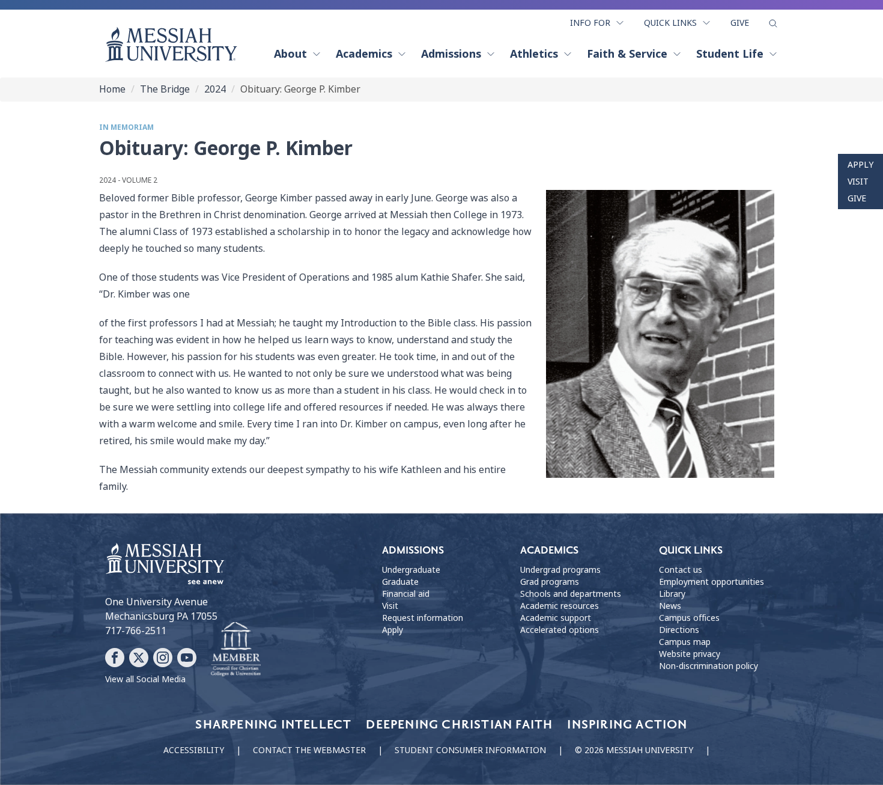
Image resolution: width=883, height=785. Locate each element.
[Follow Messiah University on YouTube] (186, 657)
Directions (679, 630)
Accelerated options (559, 630)
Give (739, 23)
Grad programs (549, 582)
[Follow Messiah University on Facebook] (114, 657)
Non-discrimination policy (708, 666)
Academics (364, 54)
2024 (215, 89)
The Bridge (165, 89)
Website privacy (689, 654)
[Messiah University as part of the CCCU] (236, 649)
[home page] (171, 44)
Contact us (680, 570)
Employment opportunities (711, 582)
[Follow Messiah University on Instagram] (162, 657)
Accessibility (193, 750)
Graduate (400, 582)
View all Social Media (145, 679)
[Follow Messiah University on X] (138, 657)
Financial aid (405, 594)
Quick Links (670, 23)
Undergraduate (411, 570)
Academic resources (559, 606)
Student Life (729, 54)
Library (672, 594)
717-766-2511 (135, 631)
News (670, 606)
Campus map (685, 642)
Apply (860, 165)
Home (112, 89)
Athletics (534, 54)
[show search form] (773, 23)
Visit (858, 182)
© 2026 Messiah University (634, 750)
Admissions (451, 54)
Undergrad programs (560, 570)
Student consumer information (470, 750)
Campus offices (689, 618)
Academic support (555, 618)
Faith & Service (627, 54)
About (290, 54)
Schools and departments (570, 594)
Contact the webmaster (309, 750)
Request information (422, 618)
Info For (590, 23)
